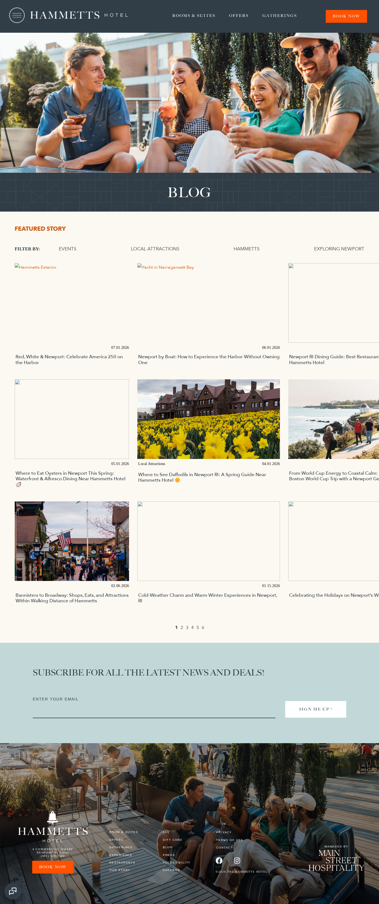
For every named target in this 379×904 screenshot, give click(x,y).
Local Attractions (155, 249)
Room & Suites (123, 832)
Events (68, 249)
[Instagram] (237, 860)
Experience (121, 855)
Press (169, 855)
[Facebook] (219, 860)
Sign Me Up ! (315, 709)
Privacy (224, 832)
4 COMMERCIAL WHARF (52, 849)
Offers (239, 15)
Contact (224, 847)
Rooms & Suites (193, 15)
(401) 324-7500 (53, 855)
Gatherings (279, 15)
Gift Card (172, 839)
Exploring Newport (339, 249)
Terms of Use (229, 840)
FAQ (166, 832)
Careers (171, 870)
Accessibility (177, 862)
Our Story (119, 870)
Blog (168, 847)
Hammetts (247, 249)
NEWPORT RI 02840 (53, 852)
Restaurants (122, 862)
